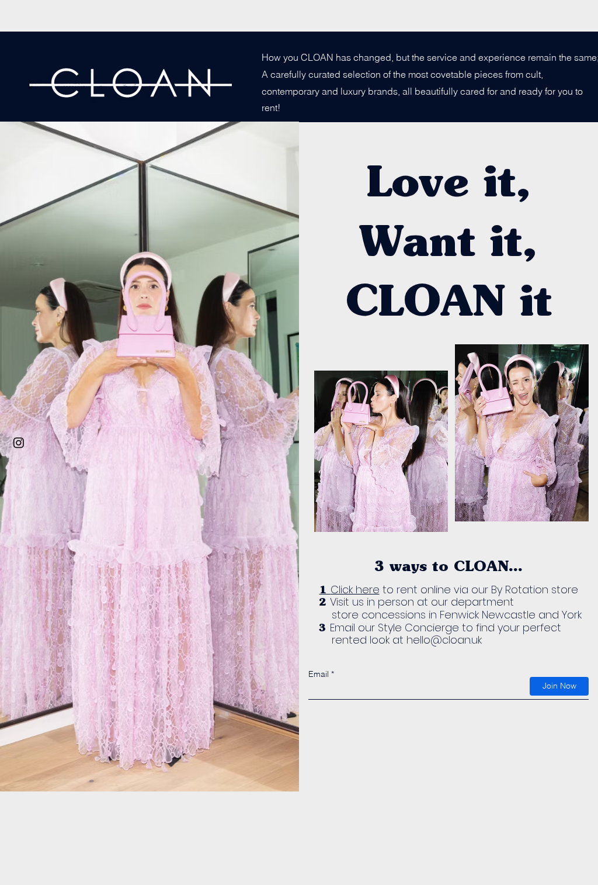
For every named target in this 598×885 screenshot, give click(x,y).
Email (318, 674)
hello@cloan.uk (444, 639)
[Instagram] (19, 442)
